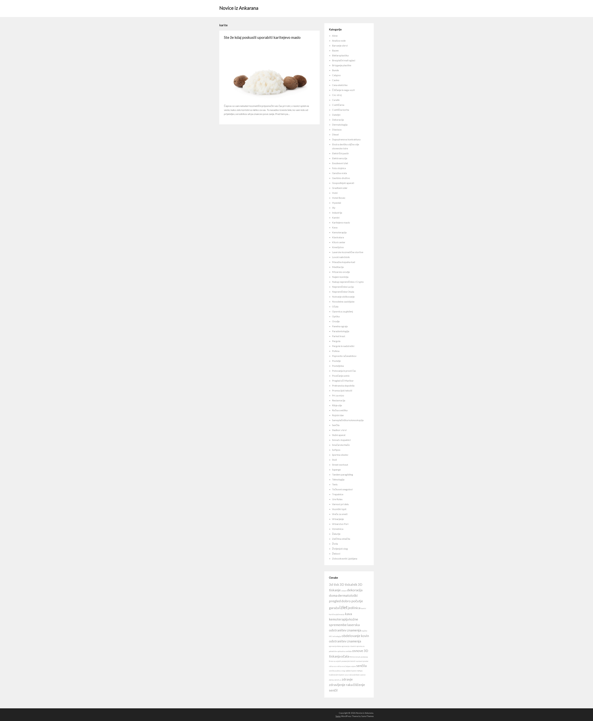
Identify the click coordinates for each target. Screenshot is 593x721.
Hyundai (336, 202)
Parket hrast (338, 336)
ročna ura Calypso (344, 666)
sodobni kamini (351, 671)
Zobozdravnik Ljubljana (344, 558)
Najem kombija (340, 276)
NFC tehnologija (335, 636)
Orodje (336, 321)
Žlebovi (336, 553)
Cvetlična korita (340, 109)
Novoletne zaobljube (343, 301)
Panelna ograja (340, 326)
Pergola (336, 341)
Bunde (335, 70)
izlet (343, 607)
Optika (336, 316)
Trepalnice (337, 494)
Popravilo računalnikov (344, 355)
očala (345, 656)
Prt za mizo (338, 395)
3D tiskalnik (348, 584)
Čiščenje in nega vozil (343, 89)
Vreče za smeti (339, 514)
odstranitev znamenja (345, 641)
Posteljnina (338, 365)
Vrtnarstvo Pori (340, 523)
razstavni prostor (362, 661)
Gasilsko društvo (341, 178)
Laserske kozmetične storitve (347, 252)
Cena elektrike (339, 85)
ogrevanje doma (335, 646)
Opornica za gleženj (342, 311)
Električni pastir (340, 153)
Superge (336, 469)
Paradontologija (340, 331)
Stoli (334, 459)
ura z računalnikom (352, 675)
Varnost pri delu (340, 504)
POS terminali (354, 657)
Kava (334, 227)
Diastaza (336, 129)
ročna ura (332, 666)
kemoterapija (339, 619)
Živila (335, 543)
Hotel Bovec (338, 197)
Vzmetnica (337, 528)
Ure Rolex (337, 499)
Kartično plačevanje (337, 614)
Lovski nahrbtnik (341, 257)
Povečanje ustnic (341, 375)
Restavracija (338, 400)
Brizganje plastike (341, 65)
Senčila (335, 425)
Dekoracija (338, 119)
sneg (343, 671)
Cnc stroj (337, 94)
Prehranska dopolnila (343, 385)
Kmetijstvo (338, 247)
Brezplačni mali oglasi (343, 60)
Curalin (336, 99)
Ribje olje (337, 405)
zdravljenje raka (341, 685)
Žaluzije (336, 533)
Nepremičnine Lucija (343, 286)
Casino (335, 80)
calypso (344, 591)
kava (348, 614)
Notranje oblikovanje (343, 296)
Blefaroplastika (340, 55)
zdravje (347, 679)
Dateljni (336, 114)
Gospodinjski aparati (343, 182)
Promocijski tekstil (342, 390)
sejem (353, 666)
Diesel (335, 134)
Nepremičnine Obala (343, 291)
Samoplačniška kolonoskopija (348, 420)
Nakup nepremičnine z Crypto (348, 281)
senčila (361, 666)
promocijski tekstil (348, 661)
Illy (333, 207)
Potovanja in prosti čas (344, 370)
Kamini (335, 217)
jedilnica (354, 608)
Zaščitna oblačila (341, 538)
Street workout (340, 464)
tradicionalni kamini (336, 675)
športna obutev (340, 454)
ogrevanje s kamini (349, 646)
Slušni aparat (338, 434)
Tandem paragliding (342, 474)
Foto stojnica (339, 168)
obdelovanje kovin (355, 636)
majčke (364, 631)
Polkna (335, 350)
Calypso (336, 75)
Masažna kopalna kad (343, 262)
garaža (334, 608)
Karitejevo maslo (341, 222)
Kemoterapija (339, 232)
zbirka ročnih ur (335, 680)
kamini (363, 608)
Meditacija (338, 266)
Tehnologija (338, 479)
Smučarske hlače (341, 444)
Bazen (335, 50)
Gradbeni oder (339, 187)
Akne (335, 35)
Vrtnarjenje (338, 518)
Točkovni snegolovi (342, 489)
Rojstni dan (338, 415)
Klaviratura (338, 237)
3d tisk (334, 584)
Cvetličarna (338, 104)
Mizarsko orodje (341, 271)
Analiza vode (339, 40)
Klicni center (338, 242)
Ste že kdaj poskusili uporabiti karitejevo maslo (262, 37)
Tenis (335, 484)
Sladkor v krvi (339, 430)
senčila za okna (335, 671)
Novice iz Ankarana (238, 8)
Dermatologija (339, 124)
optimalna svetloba (344, 651)
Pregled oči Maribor (343, 380)
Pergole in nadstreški (343, 346)
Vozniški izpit (339, 509)
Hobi (335, 192)
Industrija (337, 212)
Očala (335, 306)
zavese (363, 675)
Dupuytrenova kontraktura (346, 139)
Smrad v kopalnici (341, 439)
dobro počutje (352, 601)
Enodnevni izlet (340, 163)
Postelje (336, 360)
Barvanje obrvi (340, 45)
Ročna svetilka (339, 410)
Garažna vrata (339, 173)
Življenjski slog (340, 548)
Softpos (336, 449)
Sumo (338, 716)
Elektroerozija (339, 158)
